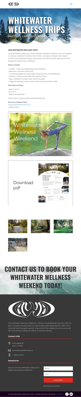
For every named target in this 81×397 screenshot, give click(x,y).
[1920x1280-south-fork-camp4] (63, 233)
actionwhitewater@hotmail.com (19, 105)
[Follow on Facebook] (67, 394)
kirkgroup (60, 394)
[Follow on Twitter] (71, 394)
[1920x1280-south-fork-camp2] (40, 233)
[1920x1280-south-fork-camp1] (17, 233)
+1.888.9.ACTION (17, 355)
